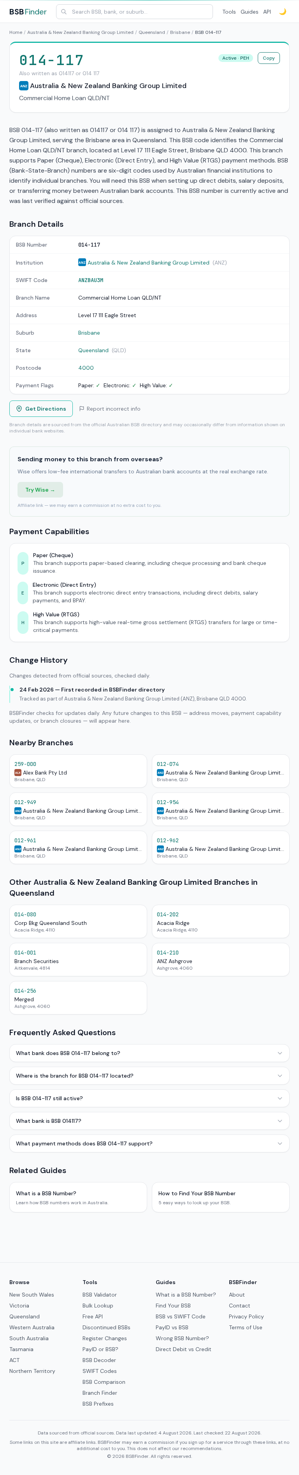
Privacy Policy (246, 1316)
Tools (229, 11)
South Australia (29, 1338)
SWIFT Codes (100, 1370)
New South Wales (31, 1294)
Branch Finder (100, 1392)
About (237, 1294)
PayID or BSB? (100, 1349)
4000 (86, 367)
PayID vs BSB (172, 1327)
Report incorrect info (114, 408)
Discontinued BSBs (106, 1327)
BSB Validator (100, 1294)
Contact (239, 1305)
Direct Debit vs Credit (183, 1349)
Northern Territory (32, 1370)
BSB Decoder (99, 1360)
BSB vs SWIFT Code (181, 1316)
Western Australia (32, 1327)
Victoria (19, 1305)
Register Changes (105, 1338)
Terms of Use (245, 1327)
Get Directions (45, 408)
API (267, 11)
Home (15, 32)
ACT (14, 1360)
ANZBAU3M (90, 280)
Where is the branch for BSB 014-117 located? (75, 1075)
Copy (269, 58)
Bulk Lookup (98, 1305)
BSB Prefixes (98, 1403)
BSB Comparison (104, 1381)
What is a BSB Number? (186, 1294)
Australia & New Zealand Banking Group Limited (80, 32)
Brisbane (180, 32)
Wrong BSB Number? (182, 1338)
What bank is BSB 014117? (48, 1120)
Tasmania (21, 1349)
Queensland (152, 32)
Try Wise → (40, 489)
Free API (93, 1316)
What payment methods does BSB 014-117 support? (84, 1143)
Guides (250, 11)
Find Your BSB (173, 1305)
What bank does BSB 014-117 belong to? (68, 1053)
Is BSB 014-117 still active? (49, 1098)
